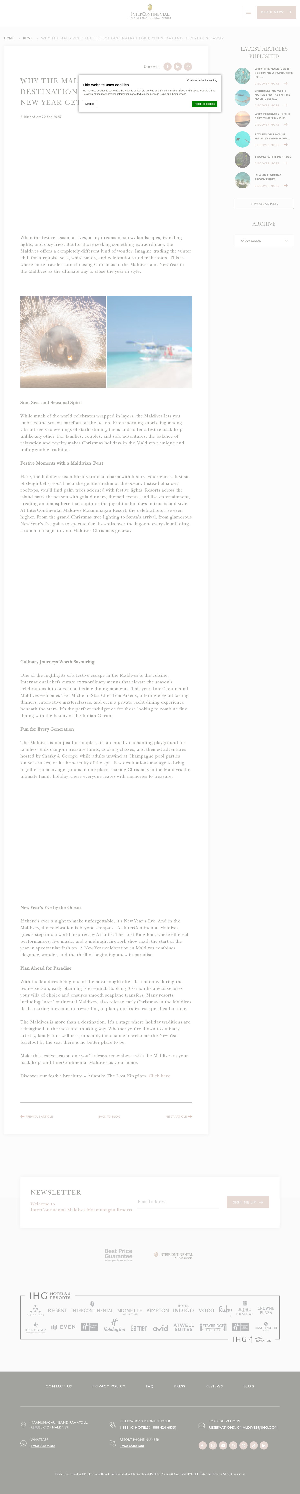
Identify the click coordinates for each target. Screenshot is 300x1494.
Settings (89, 103)
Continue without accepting (202, 80)
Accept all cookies (205, 103)
